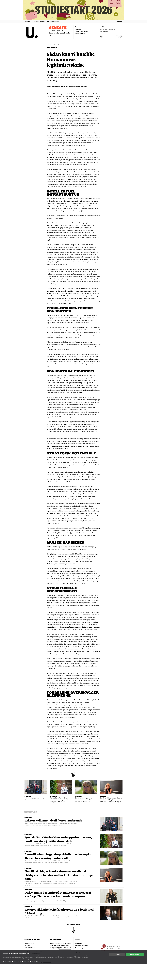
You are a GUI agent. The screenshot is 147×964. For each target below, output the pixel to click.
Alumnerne (78, 26)
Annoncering (79, 948)
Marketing (35, 961)
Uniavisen (27, 21)
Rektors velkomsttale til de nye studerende (59, 34)
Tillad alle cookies (134, 954)
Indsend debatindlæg (81, 31)
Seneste (58, 28)
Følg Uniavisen (104, 31)
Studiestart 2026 (80, 33)
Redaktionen (79, 943)
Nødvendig (8, 961)
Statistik (26, 961)
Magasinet (78, 29)
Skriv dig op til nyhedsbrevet (107, 29)
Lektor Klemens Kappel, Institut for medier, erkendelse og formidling (67, 86)
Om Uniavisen (103, 26)
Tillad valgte (117, 954)
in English (120, 21)
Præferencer (17, 961)
